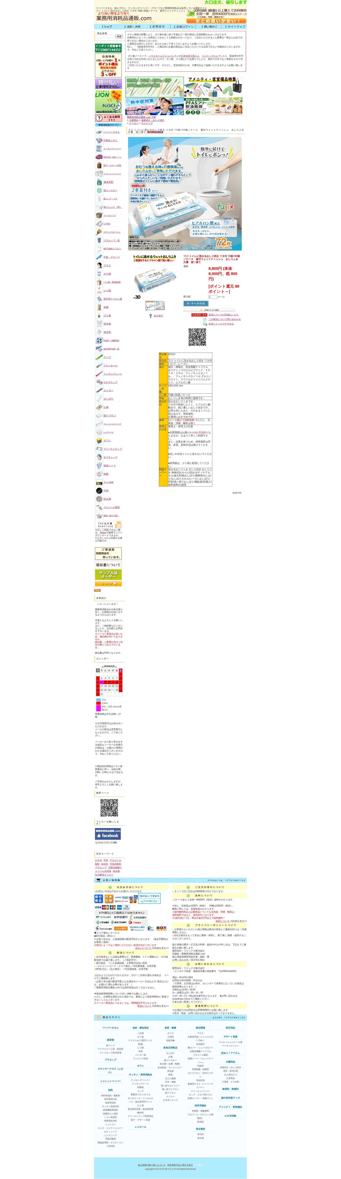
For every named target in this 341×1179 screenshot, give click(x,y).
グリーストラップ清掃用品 (140, 1116)
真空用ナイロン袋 (113, 299)
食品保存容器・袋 (111, 349)
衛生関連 (200, 1027)
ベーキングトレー (230, 1046)
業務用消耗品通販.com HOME (107, 26)
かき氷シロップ (170, 1100)
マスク (107, 265)
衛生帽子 (200, 1044)
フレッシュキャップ (112, 424)
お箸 (106, 407)
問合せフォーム (157, 26)
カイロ (170, 1033)
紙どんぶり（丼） (113, 207)
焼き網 (107, 499)
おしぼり (108, 398)
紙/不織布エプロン (112, 249)
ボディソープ (110, 1132)
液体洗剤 (108, 182)
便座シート (110, 465)
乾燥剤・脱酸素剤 (111, 340)
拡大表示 (158, 315)
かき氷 (98, 860)
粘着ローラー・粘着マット (200, 1098)
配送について (144, 1006)
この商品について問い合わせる (225, 319)
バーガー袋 (140, 1055)
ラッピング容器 (140, 1058)
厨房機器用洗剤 (110, 1110)
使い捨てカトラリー (170, 1085)
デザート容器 (230, 1036)
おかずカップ (110, 382)
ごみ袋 (140, 1033)
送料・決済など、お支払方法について (132, 26)
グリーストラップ (113, 449)
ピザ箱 (107, 223)
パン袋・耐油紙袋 (112, 282)
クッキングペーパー (112, 149)
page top (237, 493)
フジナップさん (210, 56)
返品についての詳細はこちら (224, 314)
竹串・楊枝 (170, 1082)
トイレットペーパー (112, 174)
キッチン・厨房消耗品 (140, 1074)
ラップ (107, 357)
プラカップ (101, 867)
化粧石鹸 (170, 1040)
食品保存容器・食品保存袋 (140, 1109)
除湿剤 (200, 1122)
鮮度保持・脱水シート (112, 157)
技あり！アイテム (230, 1053)
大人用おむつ (230, 1074)
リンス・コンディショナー (110, 1128)
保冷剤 (107, 332)
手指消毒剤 (115, 864)
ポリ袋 (107, 273)
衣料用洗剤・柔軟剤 (110, 1095)
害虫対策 (200, 1080)
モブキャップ (110, 457)
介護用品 (133, 120)
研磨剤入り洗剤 (110, 1113)
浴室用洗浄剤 (110, 1121)
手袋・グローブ (112, 257)
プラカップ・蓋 (112, 240)
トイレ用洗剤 (110, 1117)
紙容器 (110, 1039)
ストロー (108, 390)
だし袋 (140, 1105)
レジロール (108, 432)
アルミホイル (110, 365)
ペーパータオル (112, 132)
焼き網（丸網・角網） (170, 1064)
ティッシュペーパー (200, 1091)
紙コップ (110, 1045)
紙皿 (106, 473)
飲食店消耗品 (170, 1047)
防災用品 (230, 1027)
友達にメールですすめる (221, 324)
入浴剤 (170, 1037)
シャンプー (110, 1124)
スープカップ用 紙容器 (110, 1052)
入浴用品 (230, 1078)
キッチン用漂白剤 (110, 1106)
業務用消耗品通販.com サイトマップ (234, 26)
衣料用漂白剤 (110, 1099)
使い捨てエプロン (170, 1089)
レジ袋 (107, 290)
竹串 (106, 490)
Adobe (103, 532)
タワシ (107, 440)
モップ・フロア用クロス (200, 1094)
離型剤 (140, 1112)
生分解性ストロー (104, 874)
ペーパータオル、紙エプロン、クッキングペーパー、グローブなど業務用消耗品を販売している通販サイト (151, 8)
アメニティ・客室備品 (230, 1107)
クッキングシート (113, 374)
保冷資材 (200, 1129)
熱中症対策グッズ (230, 1097)
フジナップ (147, 123)
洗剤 (110, 1090)
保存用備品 (200, 1105)
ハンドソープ (110, 1135)
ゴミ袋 (107, 315)
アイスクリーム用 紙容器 (110, 1049)
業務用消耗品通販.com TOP (141, 117)
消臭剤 (200, 1066)
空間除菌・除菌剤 (200, 1069)
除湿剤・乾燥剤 (230, 1089)
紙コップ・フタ (110, 199)
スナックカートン (112, 232)
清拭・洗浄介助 (230, 1071)
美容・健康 (170, 1027)
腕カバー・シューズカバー (200, 1047)
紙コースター (110, 190)
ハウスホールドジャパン (161, 56)
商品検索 (102, 33)
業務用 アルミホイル (140, 1094)
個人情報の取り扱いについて (152, 1165)
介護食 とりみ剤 (230, 1082)
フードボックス (110, 215)
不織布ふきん (110, 140)
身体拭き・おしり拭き (152, 120)
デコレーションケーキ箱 (230, 1042)
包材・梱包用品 (140, 1027)
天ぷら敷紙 (108, 482)
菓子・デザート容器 (112, 165)
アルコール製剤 (112, 507)
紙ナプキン (110, 415)
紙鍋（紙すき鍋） (111, 516)
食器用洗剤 (110, 1102)
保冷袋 (107, 323)
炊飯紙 (140, 1087)
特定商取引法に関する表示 (180, 1165)
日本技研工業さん (190, 56)
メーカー (133, 123)
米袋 (106, 307)
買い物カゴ (208, 26)
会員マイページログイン (183, 26)
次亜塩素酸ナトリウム (200, 1051)
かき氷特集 (230, 1115)
